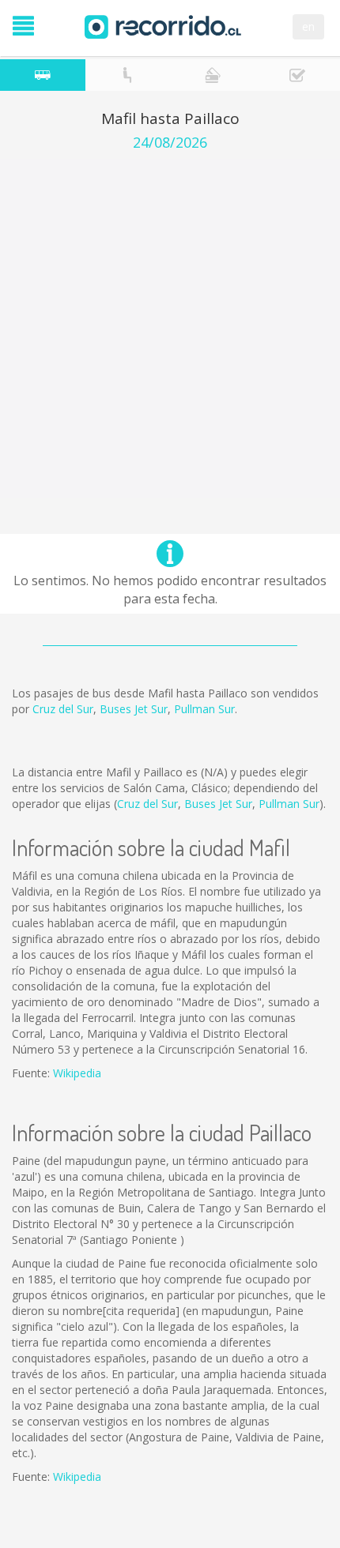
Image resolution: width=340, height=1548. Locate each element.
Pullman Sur (204, 708)
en (308, 26)
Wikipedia (77, 1072)
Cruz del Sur (62, 708)
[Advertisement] (170, 328)
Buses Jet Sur (134, 708)
